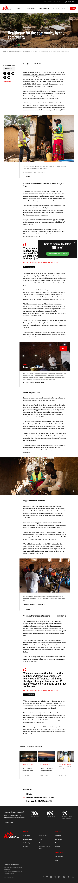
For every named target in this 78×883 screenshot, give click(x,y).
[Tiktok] (64, 877)
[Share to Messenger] (12, 73)
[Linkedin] (59, 877)
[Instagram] (55, 876)
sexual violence (54, 523)
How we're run (58, 839)
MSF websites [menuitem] (57, 1)
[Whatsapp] (73, 877)
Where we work (43, 835)
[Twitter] (43, 876)
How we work (58, 843)
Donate (73, 8)
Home (4, 51)
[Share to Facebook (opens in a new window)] (4, 73)
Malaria (35, 51)
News (40, 839)
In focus (25, 846)
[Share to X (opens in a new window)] (8, 73)
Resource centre (43, 843)
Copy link (8, 81)
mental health (38, 513)
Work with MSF (59, 856)
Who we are (58, 835)
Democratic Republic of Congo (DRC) (19, 51)
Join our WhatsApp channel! (57, 253)
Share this (30, 267)
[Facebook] (47, 877)
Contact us (57, 846)
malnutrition (32, 297)
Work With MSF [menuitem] (48, 1)
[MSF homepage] (8, 8)
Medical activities (27, 839)
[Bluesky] (51, 877)
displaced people (30, 98)
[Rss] (68, 877)
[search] (67, 8)
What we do (26, 835)
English (71, 1)
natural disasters (41, 91)
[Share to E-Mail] (8, 77)
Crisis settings (27, 843)
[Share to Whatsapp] (4, 77)
